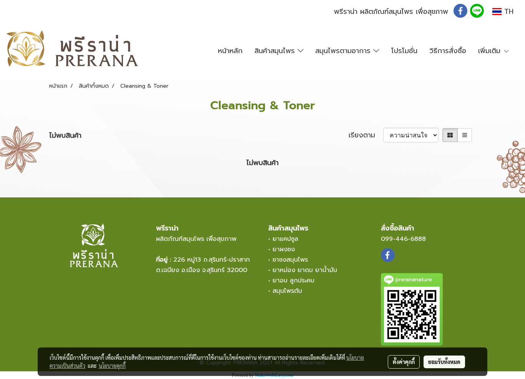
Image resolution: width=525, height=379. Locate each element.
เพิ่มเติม (490, 50)
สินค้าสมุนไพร (275, 50)
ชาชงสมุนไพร (290, 259)
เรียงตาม (366, 135)
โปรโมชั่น (404, 50)
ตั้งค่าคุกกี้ (404, 361)
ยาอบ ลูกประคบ (293, 280)
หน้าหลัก (230, 50)
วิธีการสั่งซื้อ (447, 50)
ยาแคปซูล (285, 239)
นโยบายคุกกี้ (112, 365)
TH (507, 11)
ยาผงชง (285, 249)
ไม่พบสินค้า (65, 135)
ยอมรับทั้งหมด (444, 361)
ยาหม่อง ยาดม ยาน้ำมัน (304, 270)
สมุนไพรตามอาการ (344, 50)
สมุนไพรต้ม (287, 291)
